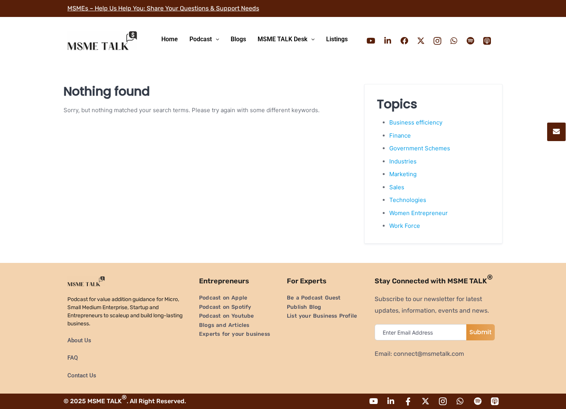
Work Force (404, 225)
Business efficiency (415, 122)
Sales (396, 187)
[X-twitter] (421, 41)
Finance (400, 135)
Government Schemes (419, 148)
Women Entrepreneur (418, 213)
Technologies (407, 200)
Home (169, 39)
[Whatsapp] (454, 41)
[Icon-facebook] (408, 401)
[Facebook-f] (404, 41)
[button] (204, 39)
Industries (403, 161)
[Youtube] (371, 41)
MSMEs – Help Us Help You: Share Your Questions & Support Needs (163, 8)
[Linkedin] (387, 41)
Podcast (200, 39)
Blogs (238, 39)
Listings (337, 39)
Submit (480, 332)
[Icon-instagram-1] (437, 41)
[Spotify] (470, 41)
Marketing (403, 174)
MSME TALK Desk (282, 39)
